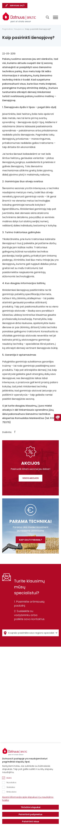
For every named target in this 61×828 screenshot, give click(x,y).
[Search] (47, 17)
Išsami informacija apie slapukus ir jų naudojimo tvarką (27, 799)
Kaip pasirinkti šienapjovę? (38, 29)
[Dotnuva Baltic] (19, 16)
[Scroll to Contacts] (57, 417)
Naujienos (19, 29)
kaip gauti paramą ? (30, 539)
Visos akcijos (30, 478)
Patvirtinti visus (30, 821)
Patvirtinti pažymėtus (30, 814)
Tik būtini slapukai (30, 807)
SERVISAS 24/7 (17, 5)
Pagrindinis (7, 29)
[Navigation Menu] (55, 17)
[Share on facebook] (15, 431)
